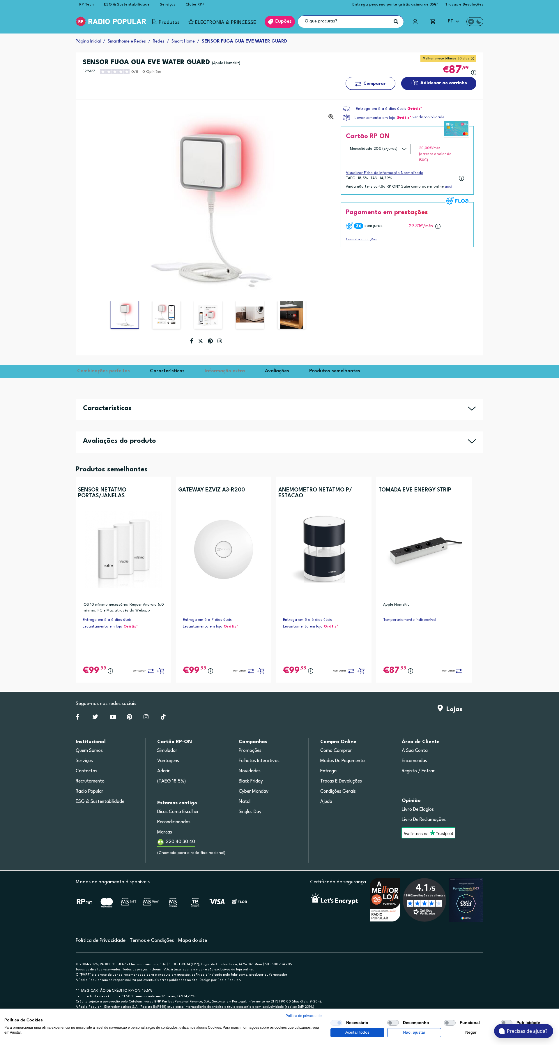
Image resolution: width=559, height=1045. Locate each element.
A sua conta (415, 750)
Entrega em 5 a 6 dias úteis (381, 109)
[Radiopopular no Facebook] (77, 718)
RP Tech (86, 4)
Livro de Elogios (418, 809)
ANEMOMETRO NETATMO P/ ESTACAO (315, 492)
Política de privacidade (304, 1016)
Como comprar (336, 750)
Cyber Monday (253, 791)
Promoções (250, 750)
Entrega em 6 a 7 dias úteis (207, 620)
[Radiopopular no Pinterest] (129, 718)
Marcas (164, 832)
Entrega (328, 771)
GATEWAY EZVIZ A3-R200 (211, 490)
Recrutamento (90, 781)
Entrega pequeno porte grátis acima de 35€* (395, 4)
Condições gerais (338, 791)
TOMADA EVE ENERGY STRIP (414, 490)
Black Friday (251, 781)
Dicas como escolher (178, 812)
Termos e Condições (152, 940)
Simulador (167, 750)
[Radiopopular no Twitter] (95, 718)
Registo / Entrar (418, 771)
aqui (448, 186)
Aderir (163, 771)
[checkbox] (336, 1023)
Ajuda (326, 801)
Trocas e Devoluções (464, 4)
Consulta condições (361, 239)
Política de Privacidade (100, 940)
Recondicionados (173, 822)
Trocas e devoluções (341, 781)
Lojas (452, 709)
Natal (244, 801)
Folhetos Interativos (259, 761)
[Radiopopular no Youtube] (113, 718)
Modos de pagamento (342, 761)
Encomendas (414, 761)
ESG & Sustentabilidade (127, 4)
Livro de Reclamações (424, 819)
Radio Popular (89, 791)
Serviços (167, 4)
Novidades (250, 771)
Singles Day (250, 812)
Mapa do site (192, 940)
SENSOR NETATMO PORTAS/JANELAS (102, 492)
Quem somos (89, 750)
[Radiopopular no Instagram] (146, 718)
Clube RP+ (194, 4)
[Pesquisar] (396, 21)
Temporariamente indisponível (409, 620)
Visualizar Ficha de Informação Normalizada (384, 173)
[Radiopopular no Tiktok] (163, 718)
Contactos (86, 771)
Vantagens (168, 761)
